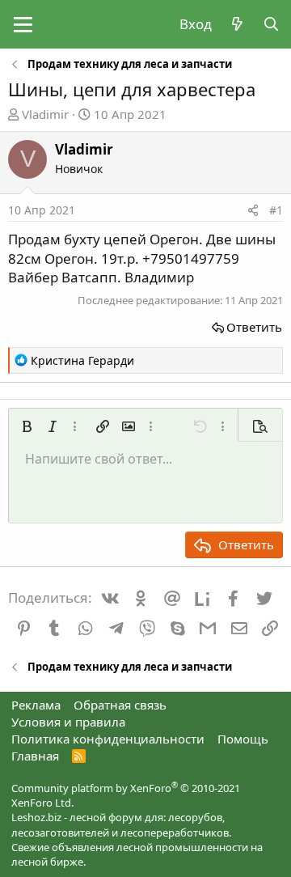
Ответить (254, 327)
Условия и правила (68, 722)
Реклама (36, 705)
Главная (35, 756)
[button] (23, 24)
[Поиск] (271, 24)
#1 (276, 210)
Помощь (242, 739)
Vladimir (45, 114)
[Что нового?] (237, 24)
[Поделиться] (253, 210)
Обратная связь (120, 705)
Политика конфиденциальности (108, 739)
